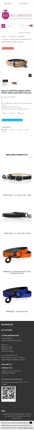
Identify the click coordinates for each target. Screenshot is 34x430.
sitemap (27, 32)
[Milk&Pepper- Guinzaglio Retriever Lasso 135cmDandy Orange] (17, 252)
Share (5, 113)
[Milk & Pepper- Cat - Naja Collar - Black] (17, 214)
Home (3, 36)
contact (21, 32)
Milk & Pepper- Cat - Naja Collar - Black (17, 233)
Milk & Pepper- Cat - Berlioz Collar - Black (17, 195)
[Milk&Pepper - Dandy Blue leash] (17, 292)
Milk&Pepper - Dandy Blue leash (17, 311)
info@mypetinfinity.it (8, 373)
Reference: (7, 97)
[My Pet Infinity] (17, 14)
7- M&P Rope (5, 127)
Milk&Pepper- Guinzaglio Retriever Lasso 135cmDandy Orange (17, 272)
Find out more (28, 428)
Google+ (13, 113)
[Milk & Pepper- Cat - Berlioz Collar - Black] (17, 176)
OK (31, 422)
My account (6, 330)
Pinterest (21, 113)
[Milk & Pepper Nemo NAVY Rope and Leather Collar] (5, 83)
